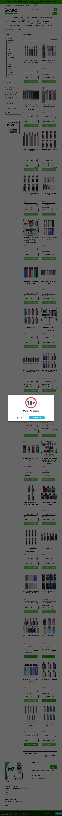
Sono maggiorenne (36, 417)
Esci (22, 417)
